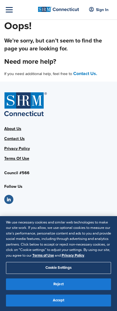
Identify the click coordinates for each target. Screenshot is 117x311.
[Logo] (58, 7)
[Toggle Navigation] (20, 10)
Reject (58, 284)
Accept (58, 300)
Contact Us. (85, 73)
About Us (12, 128)
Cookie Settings (58, 267)
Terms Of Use (16, 158)
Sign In (102, 9)
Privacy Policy (17, 148)
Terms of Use (43, 255)
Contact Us (14, 138)
